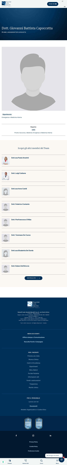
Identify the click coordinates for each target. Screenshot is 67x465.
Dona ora (52, 4)
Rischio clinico (33, 387)
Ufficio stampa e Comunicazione (34, 337)
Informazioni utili (33, 377)
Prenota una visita (33, 356)
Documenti (33, 406)
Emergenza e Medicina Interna (12, 117)
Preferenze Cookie (33, 451)
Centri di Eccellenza (33, 363)
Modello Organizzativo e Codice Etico (33, 409)
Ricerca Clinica (33, 359)
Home (4, 32)
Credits (44, 323)
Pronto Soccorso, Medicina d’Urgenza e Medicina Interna (33, 133)
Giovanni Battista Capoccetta (17, 32)
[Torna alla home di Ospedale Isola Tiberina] (6, 4)
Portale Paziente (33, 373)
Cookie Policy (33, 446)
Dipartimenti (33, 366)
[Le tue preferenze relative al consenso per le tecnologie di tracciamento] (3, 462)
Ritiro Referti (33, 370)
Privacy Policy (33, 442)
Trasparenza (33, 384)
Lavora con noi (33, 402)
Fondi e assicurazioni (33, 380)
